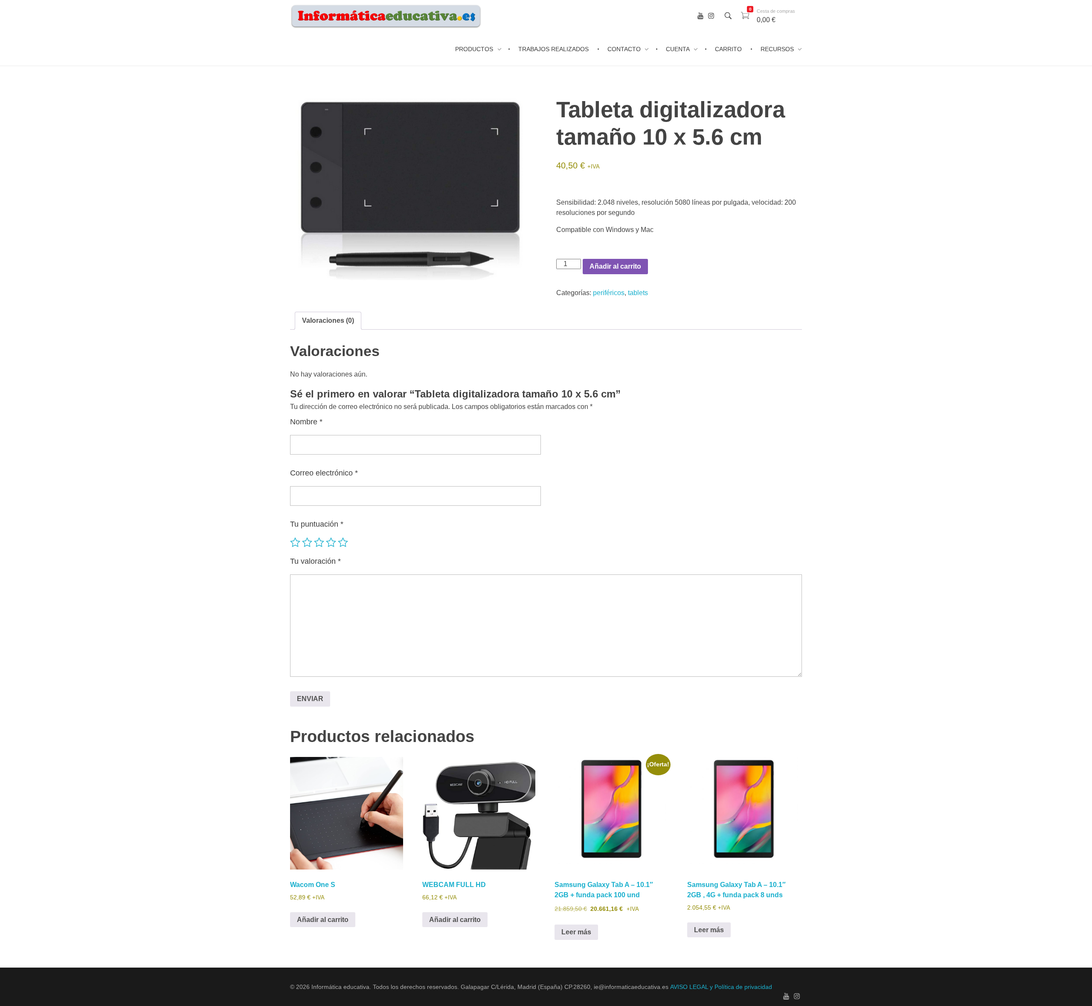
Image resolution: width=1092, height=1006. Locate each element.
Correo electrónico (324, 473)
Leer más (576, 932)
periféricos (608, 292)
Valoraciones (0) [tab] (328, 320)
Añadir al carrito (615, 266)
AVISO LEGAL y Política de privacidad (721, 986)
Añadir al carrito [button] (323, 919)
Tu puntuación (316, 524)
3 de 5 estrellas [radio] (319, 542)
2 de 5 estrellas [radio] (307, 542)
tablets (638, 292)
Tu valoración (315, 561)
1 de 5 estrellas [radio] (295, 542)
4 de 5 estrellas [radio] (331, 542)
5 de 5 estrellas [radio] (343, 542)
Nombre (306, 421)
